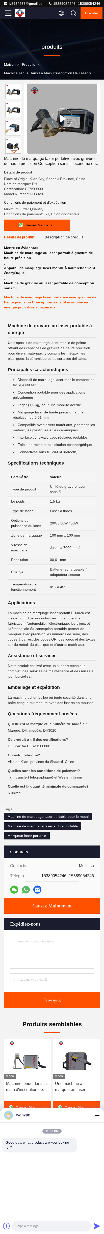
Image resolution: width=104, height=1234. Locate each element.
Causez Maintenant (52, 905)
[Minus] (97, 1115)
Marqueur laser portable (27, 836)
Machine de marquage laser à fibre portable (43, 826)
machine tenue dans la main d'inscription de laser (46, 73)
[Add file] (6, 1225)
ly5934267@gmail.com (27, 4)
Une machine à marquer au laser (70, 1086)
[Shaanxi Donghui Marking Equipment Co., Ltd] (25, 13)
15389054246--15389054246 (76, 4)
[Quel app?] (26, 890)
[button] (14, 151)
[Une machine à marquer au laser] (76, 1059)
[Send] (97, 1225)
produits (28, 64)
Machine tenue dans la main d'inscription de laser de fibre (26, 1087)
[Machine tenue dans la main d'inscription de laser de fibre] (27, 1059)
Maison (10, 64)
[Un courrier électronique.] (37, 889)
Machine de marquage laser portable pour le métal (48, 817)
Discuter (91, 13)
